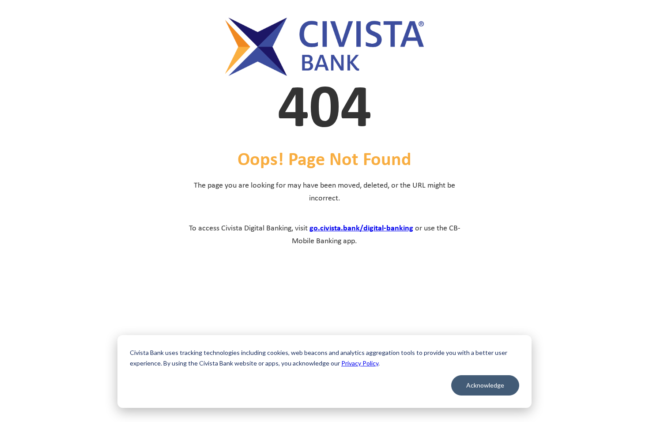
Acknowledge (485, 385)
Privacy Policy (359, 363)
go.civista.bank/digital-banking (361, 228)
